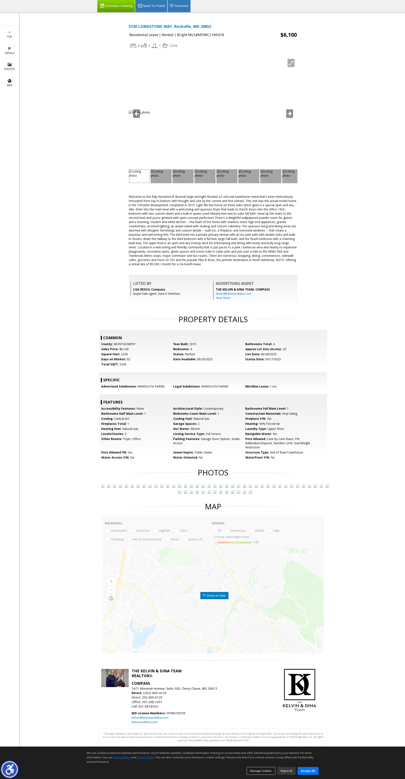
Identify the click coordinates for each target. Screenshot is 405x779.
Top (9, 37)
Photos (9, 69)
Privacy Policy (122, 757)
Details (9, 53)
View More (223, 298)
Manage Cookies (261, 771)
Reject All (286, 771)
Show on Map (216, 595)
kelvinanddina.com (145, 722)
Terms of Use (145, 757)
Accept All (308, 771)
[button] (9, 769)
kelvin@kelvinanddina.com (233, 294)
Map (9, 85)
